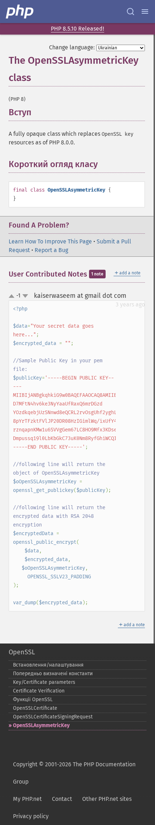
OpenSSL (22, 652)
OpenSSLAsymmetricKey (41, 725)
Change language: (72, 47)
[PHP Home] (20, 11)
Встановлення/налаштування (48, 665)
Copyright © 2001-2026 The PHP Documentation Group (74, 773)
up (13, 296)
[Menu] (145, 11)
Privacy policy (31, 816)
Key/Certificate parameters (44, 682)
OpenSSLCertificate (35, 708)
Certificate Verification (39, 691)
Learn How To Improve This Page (50, 241)
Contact (62, 798)
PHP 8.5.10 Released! (77, 28)
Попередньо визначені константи (53, 674)
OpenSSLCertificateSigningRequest (53, 717)
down (25, 296)
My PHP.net (27, 798)
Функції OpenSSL (33, 699)
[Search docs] (130, 11)
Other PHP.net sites (107, 798)
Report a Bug (51, 250)
